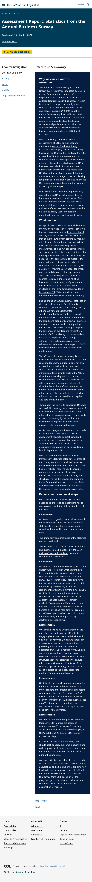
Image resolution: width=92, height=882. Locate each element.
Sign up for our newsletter (73, 834)
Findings (6, 78)
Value (5, 84)
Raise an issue (67, 838)
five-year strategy (48, 347)
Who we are (37, 826)
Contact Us (36, 834)
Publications (14, 13)
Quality (5, 89)
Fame (58, 288)
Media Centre (66, 843)
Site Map (8, 847)
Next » (38, 806)
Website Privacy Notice (15, 838)
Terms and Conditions (15, 843)
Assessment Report (9, 41)
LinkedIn (64, 830)
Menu (82, 5)
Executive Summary (12, 72)
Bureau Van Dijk (47, 292)
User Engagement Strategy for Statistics (59, 666)
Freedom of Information (43, 838)
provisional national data (67, 225)
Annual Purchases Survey (64, 146)
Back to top (41, 800)
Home (4, 13)
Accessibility (10, 826)
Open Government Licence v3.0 (52, 866)
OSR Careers (37, 830)
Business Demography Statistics (55, 149)
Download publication (18, 51)
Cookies (8, 834)
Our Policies (10, 830)
